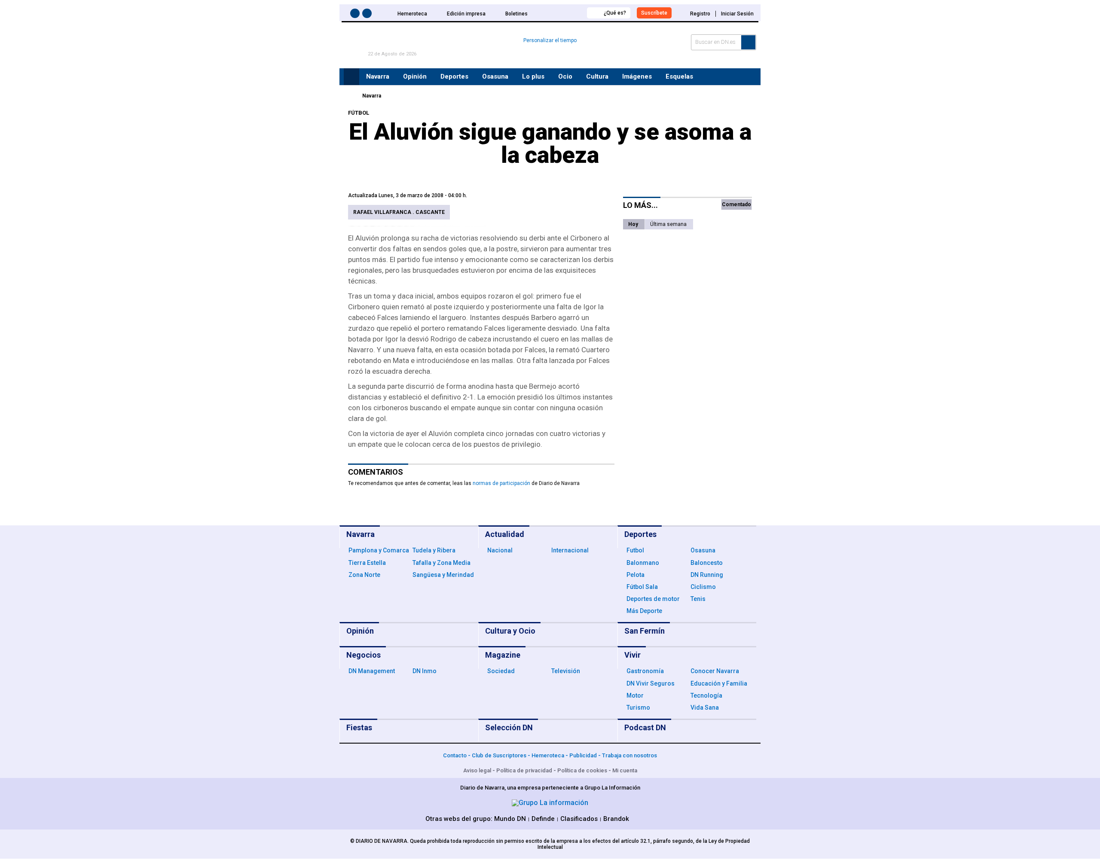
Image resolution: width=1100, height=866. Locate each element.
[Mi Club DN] (564, 12)
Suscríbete (654, 13)
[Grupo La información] (550, 803)
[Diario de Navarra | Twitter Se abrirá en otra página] (368, 15)
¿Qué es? (615, 13)
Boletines (516, 14)
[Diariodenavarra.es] (350, 96)
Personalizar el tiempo (550, 40)
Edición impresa (466, 14)
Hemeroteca (412, 14)
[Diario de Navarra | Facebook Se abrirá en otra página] (356, 15)
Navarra (371, 96)
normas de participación (501, 483)
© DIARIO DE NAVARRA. (380, 841)
